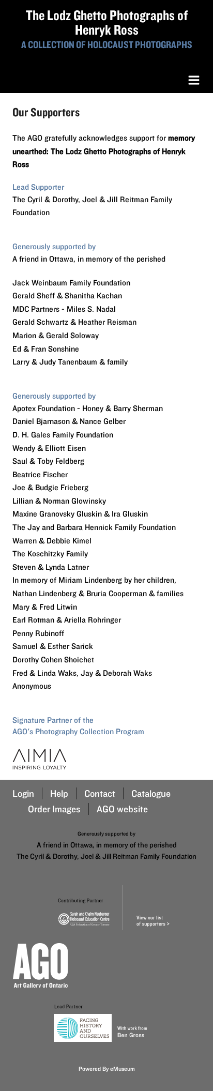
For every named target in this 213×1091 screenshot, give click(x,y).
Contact (99, 793)
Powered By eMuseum (107, 1068)
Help (59, 793)
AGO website (122, 809)
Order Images (54, 809)
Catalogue (151, 793)
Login (23, 793)
